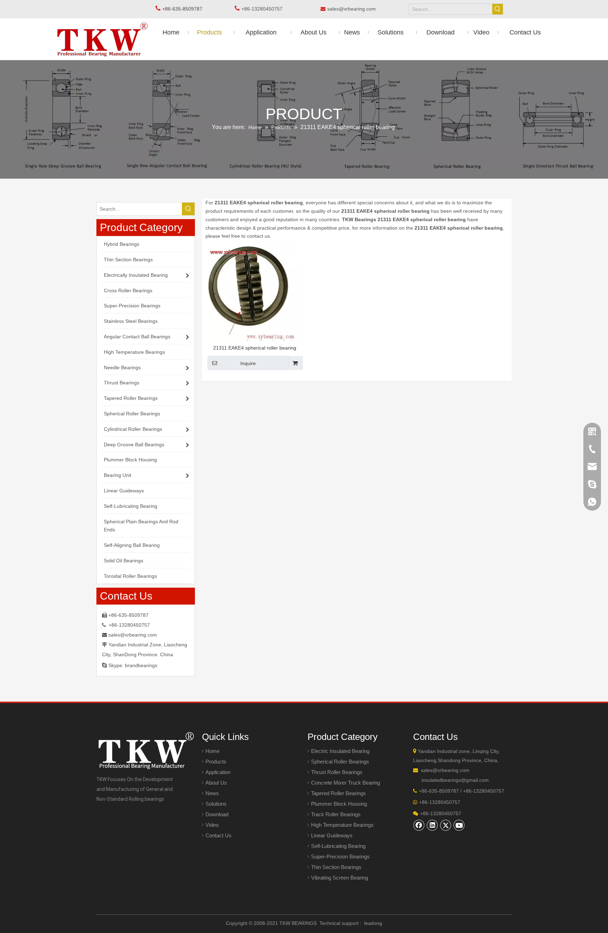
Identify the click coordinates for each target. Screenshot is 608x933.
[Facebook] (419, 825)
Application (217, 772)
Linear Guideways (332, 835)
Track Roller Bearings (336, 814)
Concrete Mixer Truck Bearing (345, 783)
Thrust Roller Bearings (336, 772)
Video (211, 825)
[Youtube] (459, 825)
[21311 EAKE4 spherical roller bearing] (255, 297)
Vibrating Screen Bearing (339, 878)
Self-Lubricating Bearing (338, 846)
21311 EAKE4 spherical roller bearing (254, 348)
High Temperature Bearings (342, 825)
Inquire (248, 363)
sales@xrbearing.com (353, 9)
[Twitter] (445, 825)
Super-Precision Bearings (340, 856)
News (212, 793)
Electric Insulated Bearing (340, 751)
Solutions (216, 804)
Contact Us (218, 835)
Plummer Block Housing (339, 804)
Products (215, 762)
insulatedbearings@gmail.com (455, 780)
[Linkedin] (432, 825)
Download (216, 814)
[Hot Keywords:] (497, 9)
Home (212, 751)
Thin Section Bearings (336, 867)
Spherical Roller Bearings (340, 762)
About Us (216, 783)
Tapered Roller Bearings (338, 793)
